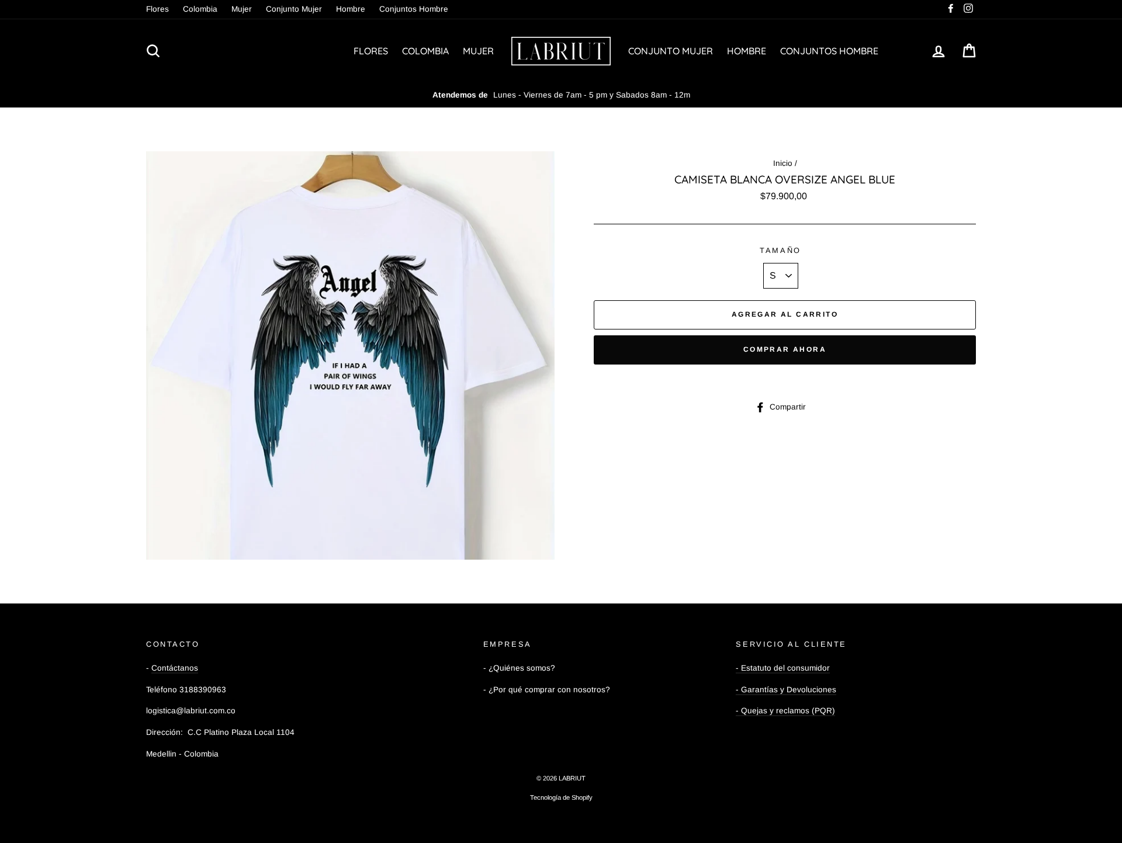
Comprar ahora (784, 349)
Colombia (200, 9)
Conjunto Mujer (294, 9)
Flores (157, 9)
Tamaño (780, 250)
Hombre (350, 9)
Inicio (782, 163)
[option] (561, 95)
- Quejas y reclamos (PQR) (785, 710)
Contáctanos (174, 668)
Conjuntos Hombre (413, 9)
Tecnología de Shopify (561, 797)
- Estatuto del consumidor (783, 668)
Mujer (241, 9)
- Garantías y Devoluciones (786, 689)
